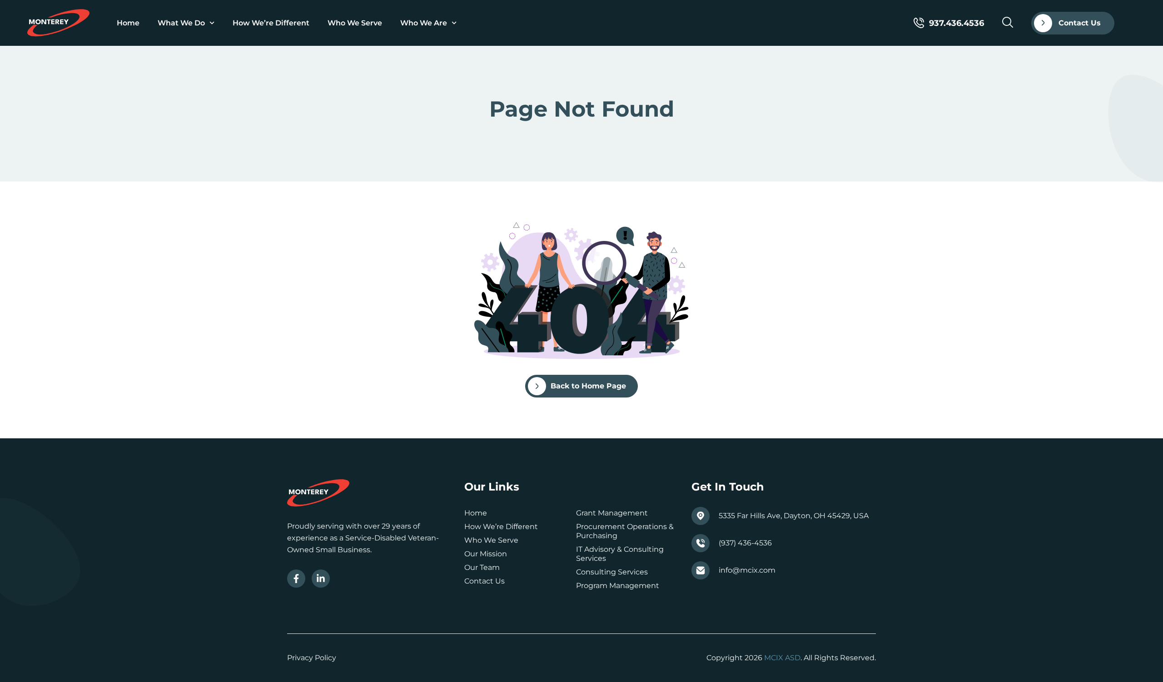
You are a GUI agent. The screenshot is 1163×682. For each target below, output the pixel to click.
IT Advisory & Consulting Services (620, 554)
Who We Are (423, 23)
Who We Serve (355, 23)
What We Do (181, 23)
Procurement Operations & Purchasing (625, 531)
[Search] (1007, 22)
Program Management (617, 585)
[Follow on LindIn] (321, 578)
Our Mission (485, 554)
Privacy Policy (311, 657)
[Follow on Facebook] (296, 578)
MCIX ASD (782, 657)
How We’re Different (271, 23)
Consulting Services (612, 572)
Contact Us (484, 581)
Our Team (482, 567)
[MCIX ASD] (58, 23)
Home (128, 23)
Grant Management (612, 513)
